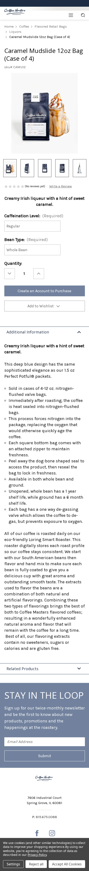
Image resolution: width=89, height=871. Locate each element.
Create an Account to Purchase (44, 291)
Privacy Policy (37, 855)
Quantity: (13, 263)
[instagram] (52, 833)
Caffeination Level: (33, 215)
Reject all (36, 864)
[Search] (83, 15)
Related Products (22, 668)
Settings (13, 864)
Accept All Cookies (67, 864)
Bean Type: (26, 239)
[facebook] (37, 833)
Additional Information (27, 332)
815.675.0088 (46, 817)
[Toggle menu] (71, 15)
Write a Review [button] (60, 186)
